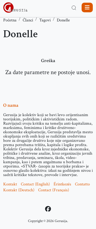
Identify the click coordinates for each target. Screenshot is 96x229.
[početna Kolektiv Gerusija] (15, 7)
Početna (10, 20)
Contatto (82, 184)
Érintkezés (62, 184)
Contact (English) (35, 184)
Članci (28, 20)
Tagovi (45, 20)
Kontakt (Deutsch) (18, 190)
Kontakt (10, 184)
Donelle (63, 20)
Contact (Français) (53, 190)
